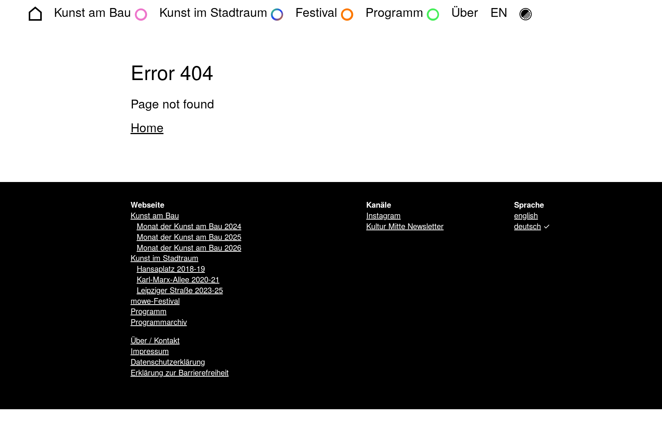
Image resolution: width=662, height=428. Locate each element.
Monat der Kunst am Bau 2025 (189, 237)
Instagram (383, 216)
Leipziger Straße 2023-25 (180, 291)
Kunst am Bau (155, 216)
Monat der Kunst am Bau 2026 (189, 248)
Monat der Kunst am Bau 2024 (189, 227)
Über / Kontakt (155, 341)
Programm (149, 312)
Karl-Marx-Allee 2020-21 (178, 280)
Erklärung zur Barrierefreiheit (180, 373)
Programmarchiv (159, 322)
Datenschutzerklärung (168, 362)
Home (147, 129)
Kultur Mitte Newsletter (405, 227)
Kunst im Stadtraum (164, 258)
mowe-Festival (155, 301)
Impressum (150, 352)
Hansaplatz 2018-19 (171, 269)
